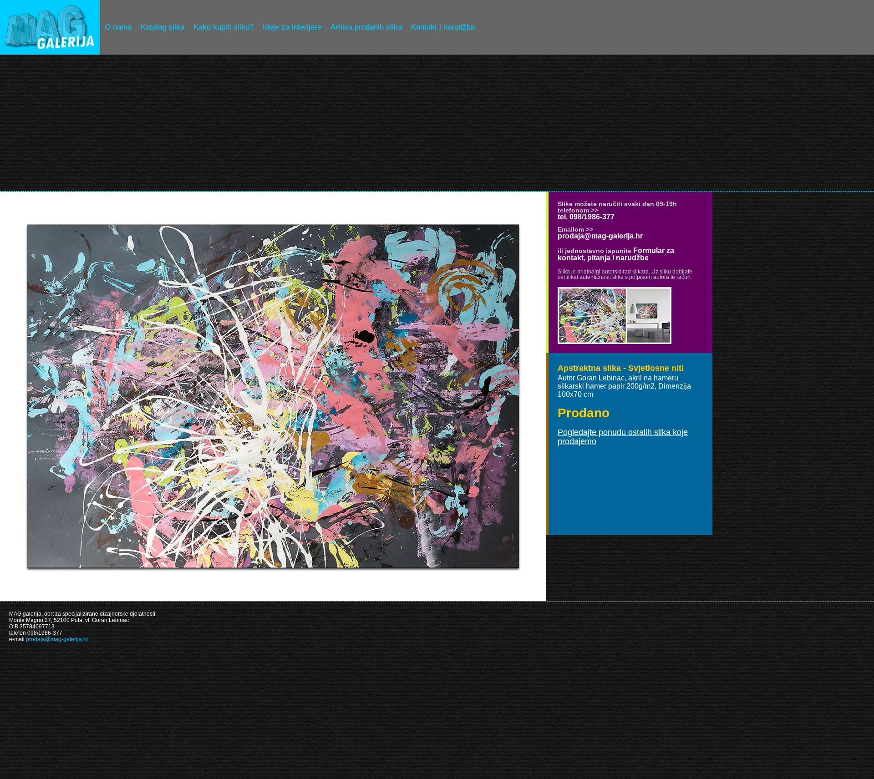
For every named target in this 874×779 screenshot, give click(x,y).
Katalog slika (162, 27)
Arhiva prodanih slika (366, 27)
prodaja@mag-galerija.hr (600, 236)
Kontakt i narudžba (443, 27)
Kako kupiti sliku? (223, 27)
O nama (118, 27)
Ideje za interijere (292, 27)
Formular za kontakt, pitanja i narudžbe (616, 254)
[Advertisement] (437, 123)
